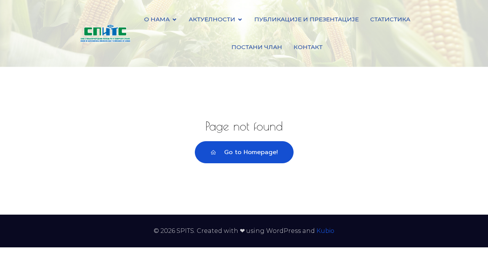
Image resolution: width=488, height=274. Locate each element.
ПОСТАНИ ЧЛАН (256, 47)
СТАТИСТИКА (390, 19)
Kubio (325, 230)
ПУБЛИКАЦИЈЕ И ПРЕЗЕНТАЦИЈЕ (306, 19)
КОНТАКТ (308, 47)
